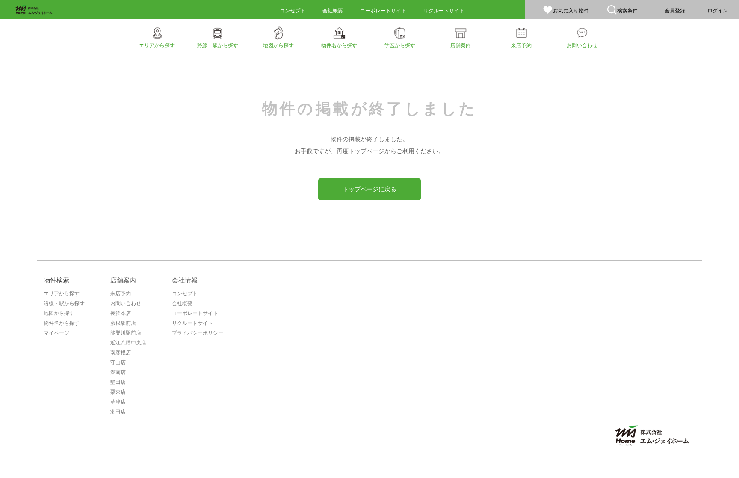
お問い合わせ (125, 303)
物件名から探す (62, 323)
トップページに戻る (369, 189)
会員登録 (675, 11)
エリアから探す (62, 294)
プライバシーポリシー (197, 333)
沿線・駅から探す (64, 303)
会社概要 (182, 303)
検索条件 (627, 11)
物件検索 (56, 280)
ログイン (717, 11)
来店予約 (120, 294)
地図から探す (59, 313)
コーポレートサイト (195, 313)
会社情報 (185, 280)
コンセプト (185, 294)
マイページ (56, 333)
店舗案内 (123, 280)
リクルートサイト (192, 323)
